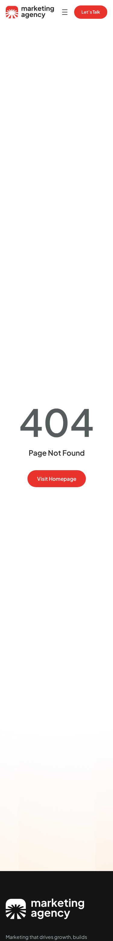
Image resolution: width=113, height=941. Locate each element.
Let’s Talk (90, 12)
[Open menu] (64, 12)
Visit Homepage (56, 478)
